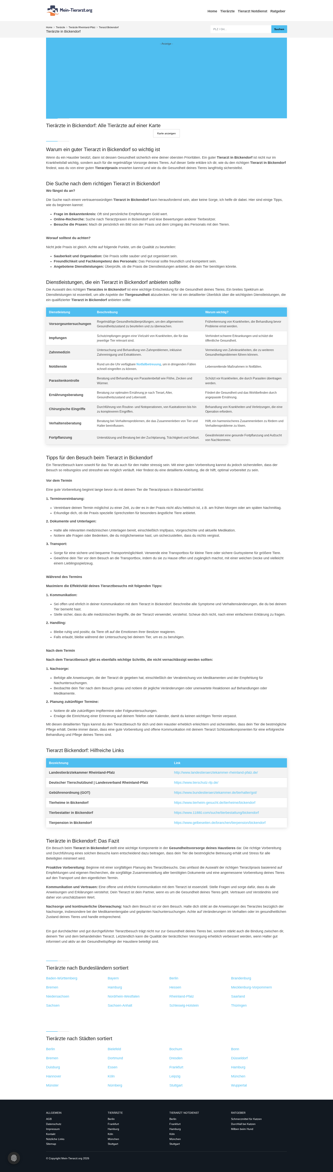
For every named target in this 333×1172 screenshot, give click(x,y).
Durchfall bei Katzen (243, 1123)
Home (212, 11)
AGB (49, 1118)
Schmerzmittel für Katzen (246, 1118)
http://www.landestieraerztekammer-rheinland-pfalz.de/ (216, 772)
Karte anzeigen (166, 133)
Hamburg (113, 1129)
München (113, 1139)
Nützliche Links (55, 1139)
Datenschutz (53, 1123)
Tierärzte (227, 11)
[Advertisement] (166, 78)
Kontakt (50, 1134)
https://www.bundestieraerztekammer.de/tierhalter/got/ (215, 793)
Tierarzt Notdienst (252, 11)
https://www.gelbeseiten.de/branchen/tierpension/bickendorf (220, 823)
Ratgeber (277, 11)
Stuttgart (113, 1143)
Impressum (53, 1129)
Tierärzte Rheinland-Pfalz (82, 27)
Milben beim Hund (242, 1129)
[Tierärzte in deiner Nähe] (70, 10)
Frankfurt (113, 1123)
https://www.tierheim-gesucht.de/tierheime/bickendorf (214, 803)
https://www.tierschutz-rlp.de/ (196, 782)
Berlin (111, 1118)
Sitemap (51, 1143)
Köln (110, 1134)
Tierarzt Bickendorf (109, 27)
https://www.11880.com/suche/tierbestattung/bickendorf (216, 813)
